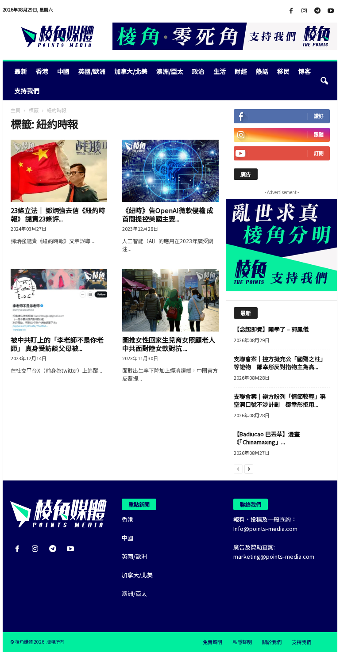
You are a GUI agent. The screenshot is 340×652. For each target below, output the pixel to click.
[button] (324, 81)
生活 (219, 71)
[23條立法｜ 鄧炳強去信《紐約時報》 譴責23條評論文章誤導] (59, 171)
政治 (198, 71)
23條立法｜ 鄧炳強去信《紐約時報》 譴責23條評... (58, 214)
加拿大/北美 (130, 71)
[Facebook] (291, 10)
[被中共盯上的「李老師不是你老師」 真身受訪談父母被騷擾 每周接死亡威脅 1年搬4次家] (59, 300)
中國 (63, 71)
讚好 (319, 116)
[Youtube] (330, 10)
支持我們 (27, 90)
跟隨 (319, 134)
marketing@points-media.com (273, 556)
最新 (21, 71)
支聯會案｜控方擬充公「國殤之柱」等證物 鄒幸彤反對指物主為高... (280, 363)
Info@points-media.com (265, 528)
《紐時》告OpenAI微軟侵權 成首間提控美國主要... (167, 214)
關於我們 (272, 641)
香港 (42, 71)
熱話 (262, 71)
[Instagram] (304, 10)
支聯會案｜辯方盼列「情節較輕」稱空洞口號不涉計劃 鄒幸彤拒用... (280, 400)
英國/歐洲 (91, 71)
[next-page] (248, 468)
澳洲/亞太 (169, 71)
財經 (241, 71)
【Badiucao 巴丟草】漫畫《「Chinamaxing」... (267, 438)
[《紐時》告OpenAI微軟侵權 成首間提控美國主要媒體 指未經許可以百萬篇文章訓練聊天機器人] (170, 171)
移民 (283, 71)
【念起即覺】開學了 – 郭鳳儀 (271, 329)
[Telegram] (317, 10)
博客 (304, 71)
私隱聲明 (242, 641)
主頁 (15, 110)
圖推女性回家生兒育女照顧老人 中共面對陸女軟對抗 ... (168, 344)
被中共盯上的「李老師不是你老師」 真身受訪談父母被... (57, 344)
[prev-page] (238, 468)
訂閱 (319, 153)
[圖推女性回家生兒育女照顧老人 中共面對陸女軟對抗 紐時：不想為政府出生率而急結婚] (170, 300)
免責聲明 (212, 641)
